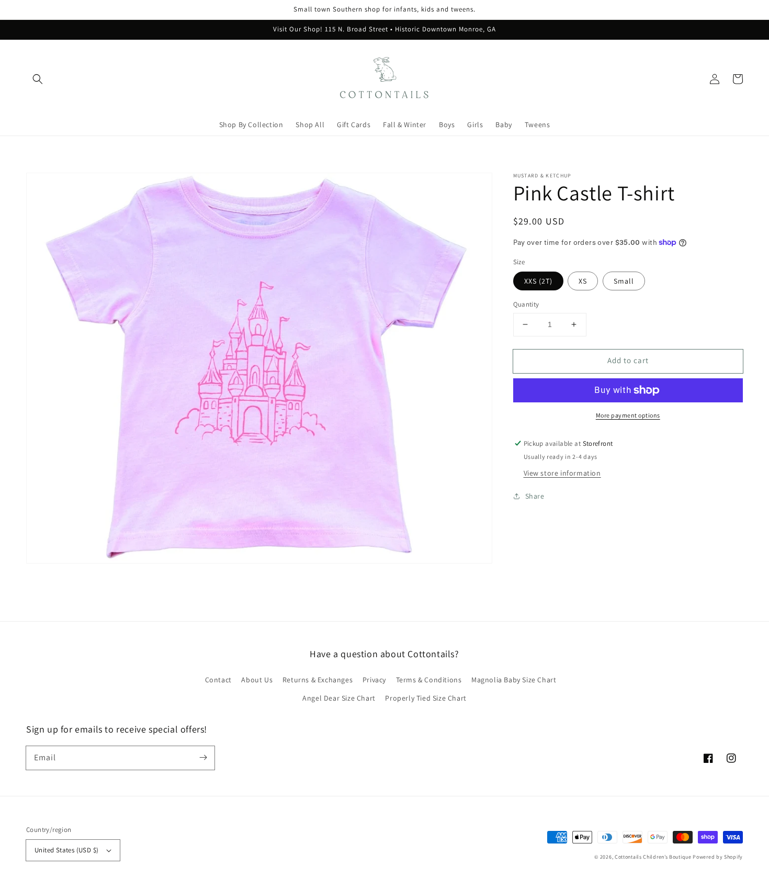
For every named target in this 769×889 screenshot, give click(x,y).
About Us (257, 679)
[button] (37, 79)
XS (583, 281)
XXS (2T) (538, 281)
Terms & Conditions (429, 679)
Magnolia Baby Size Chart (513, 679)
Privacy (374, 679)
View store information (562, 473)
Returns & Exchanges (317, 679)
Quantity (526, 304)
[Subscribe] (202, 757)
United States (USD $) (66, 850)
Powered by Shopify (718, 856)
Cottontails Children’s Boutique (653, 856)
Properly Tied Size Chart (425, 698)
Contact (218, 679)
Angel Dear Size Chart (339, 698)
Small (624, 281)
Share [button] (535, 496)
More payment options (628, 415)
